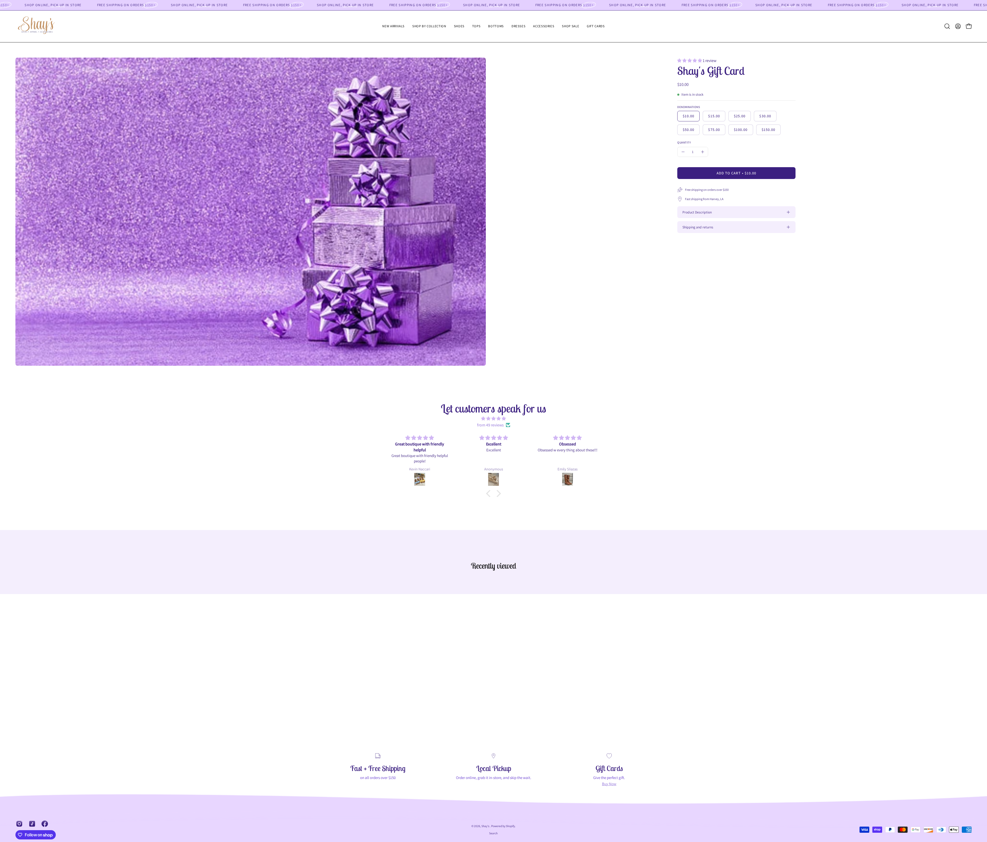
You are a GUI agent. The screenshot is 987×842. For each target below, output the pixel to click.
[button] (429, 26)
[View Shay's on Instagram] (18, 824)
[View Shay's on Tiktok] (31, 824)
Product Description (697, 212)
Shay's (485, 826)
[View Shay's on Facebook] (44, 824)
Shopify (510, 826)
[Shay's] (39, 26)
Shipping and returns (697, 227)
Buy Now (609, 783)
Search (493, 833)
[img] (493, 418)
